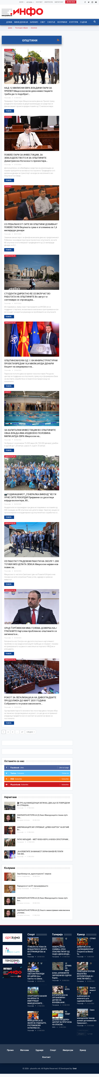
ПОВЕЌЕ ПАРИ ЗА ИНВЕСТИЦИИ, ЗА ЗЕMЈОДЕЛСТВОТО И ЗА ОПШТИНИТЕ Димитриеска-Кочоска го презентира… (26, 157)
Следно (30, 732)
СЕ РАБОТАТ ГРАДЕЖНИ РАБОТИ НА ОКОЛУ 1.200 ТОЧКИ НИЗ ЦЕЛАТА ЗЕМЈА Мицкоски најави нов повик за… (31, 564)
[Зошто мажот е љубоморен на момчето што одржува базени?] (82, 991)
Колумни (62, 22)
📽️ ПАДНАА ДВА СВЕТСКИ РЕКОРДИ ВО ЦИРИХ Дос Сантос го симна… (35, 971)
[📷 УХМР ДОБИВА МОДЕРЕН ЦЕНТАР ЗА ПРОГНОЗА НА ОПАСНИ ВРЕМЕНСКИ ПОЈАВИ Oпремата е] (57, 1014)
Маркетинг (59, 2)
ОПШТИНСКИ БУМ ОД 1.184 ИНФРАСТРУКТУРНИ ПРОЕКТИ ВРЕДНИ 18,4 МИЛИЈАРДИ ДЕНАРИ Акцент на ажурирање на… (30, 363)
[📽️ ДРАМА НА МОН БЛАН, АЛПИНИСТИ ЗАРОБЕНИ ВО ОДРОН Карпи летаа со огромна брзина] (57, 966)
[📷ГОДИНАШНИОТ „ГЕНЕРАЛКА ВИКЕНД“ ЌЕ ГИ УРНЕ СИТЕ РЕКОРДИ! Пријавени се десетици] (31, 472)
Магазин (24, 1050)
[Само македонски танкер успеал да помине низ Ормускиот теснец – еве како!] (82, 1013)
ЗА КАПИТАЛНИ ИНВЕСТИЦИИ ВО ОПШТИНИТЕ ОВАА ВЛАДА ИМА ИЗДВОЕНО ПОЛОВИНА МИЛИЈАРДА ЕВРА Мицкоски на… (30, 433)
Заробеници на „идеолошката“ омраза (34, 874)
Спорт (53, 1050)
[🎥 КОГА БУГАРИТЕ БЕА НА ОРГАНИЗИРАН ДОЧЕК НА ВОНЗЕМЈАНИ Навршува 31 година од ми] (57, 990)
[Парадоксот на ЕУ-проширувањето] (9, 889)
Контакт (39, 2)
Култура (73, 22)
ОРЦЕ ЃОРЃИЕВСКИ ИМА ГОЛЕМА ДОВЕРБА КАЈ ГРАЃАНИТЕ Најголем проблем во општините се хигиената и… (30, 631)
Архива (29, 2)
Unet (74, 1068)
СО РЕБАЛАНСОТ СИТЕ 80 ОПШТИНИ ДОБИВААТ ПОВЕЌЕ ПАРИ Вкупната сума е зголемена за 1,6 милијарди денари (31, 227)
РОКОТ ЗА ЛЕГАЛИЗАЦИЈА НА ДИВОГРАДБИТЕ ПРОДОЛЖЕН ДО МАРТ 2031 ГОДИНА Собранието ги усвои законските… (30, 700)
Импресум (48, 2)
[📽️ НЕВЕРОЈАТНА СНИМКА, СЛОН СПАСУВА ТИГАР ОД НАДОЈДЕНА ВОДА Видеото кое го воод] (57, 941)
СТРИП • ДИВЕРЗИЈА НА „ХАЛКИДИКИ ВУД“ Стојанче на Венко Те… (86, 946)
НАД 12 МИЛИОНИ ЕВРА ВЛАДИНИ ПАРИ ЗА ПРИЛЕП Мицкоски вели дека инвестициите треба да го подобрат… (28, 91)
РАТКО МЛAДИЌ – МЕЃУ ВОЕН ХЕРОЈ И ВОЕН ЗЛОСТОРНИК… (43, 839)
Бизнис (34, 22)
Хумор (83, 1050)
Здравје (39, 1050)
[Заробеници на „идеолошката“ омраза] (9, 877)
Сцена (83, 22)
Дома (9, 22)
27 (22, 732)
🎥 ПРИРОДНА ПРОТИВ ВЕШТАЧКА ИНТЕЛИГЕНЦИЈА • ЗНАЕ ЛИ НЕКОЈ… (86, 971)
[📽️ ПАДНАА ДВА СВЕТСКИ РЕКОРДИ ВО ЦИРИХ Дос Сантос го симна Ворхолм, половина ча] (33, 966)
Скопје (51, 22)
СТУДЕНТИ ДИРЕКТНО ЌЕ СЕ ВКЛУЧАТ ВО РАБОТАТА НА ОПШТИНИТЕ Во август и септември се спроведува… (27, 296)
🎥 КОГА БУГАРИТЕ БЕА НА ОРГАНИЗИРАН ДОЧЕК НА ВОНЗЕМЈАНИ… (60, 994)
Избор (7, 392)
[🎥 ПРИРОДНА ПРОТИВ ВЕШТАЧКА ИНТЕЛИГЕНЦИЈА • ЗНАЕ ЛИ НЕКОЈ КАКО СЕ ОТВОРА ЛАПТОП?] (82, 966)
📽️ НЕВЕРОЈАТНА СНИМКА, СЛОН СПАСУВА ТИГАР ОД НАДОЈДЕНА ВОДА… (61, 946)
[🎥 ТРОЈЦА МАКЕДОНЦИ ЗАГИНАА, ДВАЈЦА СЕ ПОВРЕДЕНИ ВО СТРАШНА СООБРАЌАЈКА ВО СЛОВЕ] (9, 806)
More (21, 2)
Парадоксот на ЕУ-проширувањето (32, 886)
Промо (10, 1050)
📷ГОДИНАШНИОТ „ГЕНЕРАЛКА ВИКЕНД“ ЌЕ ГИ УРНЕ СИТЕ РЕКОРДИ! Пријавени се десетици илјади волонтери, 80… (30, 497)
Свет (42, 22)
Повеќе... (9, 111)
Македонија (21, 22)
